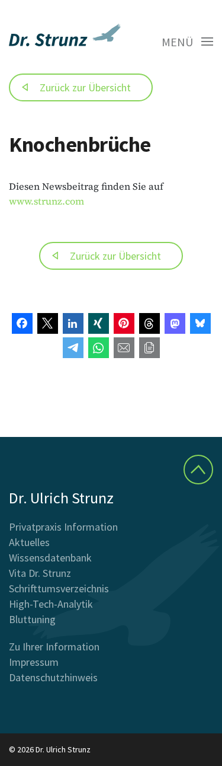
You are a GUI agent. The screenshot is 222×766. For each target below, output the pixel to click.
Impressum (34, 662)
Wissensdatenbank (50, 557)
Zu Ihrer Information (54, 646)
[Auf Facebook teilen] (22, 323)
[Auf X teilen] (47, 323)
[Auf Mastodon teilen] (175, 323)
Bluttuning (32, 619)
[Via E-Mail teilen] (124, 347)
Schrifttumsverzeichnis (59, 588)
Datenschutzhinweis (53, 677)
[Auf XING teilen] (98, 323)
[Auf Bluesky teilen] (200, 323)
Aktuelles (29, 542)
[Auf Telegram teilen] (73, 347)
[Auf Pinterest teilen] (124, 323)
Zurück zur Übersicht (85, 87)
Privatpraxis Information (63, 527)
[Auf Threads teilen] (149, 323)
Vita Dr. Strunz (40, 573)
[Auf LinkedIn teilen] (73, 323)
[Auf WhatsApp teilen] (98, 347)
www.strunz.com (46, 201)
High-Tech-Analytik (51, 604)
